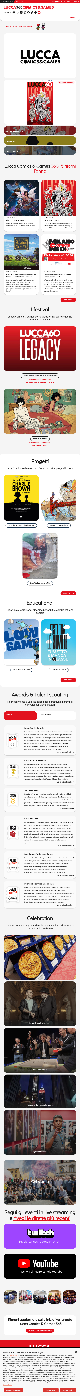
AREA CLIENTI (65, 2)
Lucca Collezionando (40, 439)
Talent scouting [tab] (45, 714)
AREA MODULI (20, 2)
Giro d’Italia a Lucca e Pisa (40, 583)
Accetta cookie (68, 1390)
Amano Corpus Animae (58, 525)
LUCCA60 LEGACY (13, 131)
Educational (10, 151)
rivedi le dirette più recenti (41, 1218)
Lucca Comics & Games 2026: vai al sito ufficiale (40, 376)
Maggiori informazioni (13, 1390)
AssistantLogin (7, 2)
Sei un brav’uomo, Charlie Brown (21, 525)
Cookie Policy (7, 1385)
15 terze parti (13, 1355)
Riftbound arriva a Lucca (16, 220)
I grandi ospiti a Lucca (39, 1023)
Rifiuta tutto (50, 1390)
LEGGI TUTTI (67, 300)
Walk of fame (39, 1070)
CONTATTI (75, 2)
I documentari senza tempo (39, 1105)
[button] (76, 1352)
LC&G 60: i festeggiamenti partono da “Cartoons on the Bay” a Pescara (21, 276)
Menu (72, 18)
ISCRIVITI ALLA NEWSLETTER (39, 1330)
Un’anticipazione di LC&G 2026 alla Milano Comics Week (57, 276)
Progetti (8, 141)
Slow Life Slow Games (21, 670)
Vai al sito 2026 (65, 82)
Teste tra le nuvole (59, 670)
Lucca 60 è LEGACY (51, 220)
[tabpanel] (40, 818)
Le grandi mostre (39, 1152)
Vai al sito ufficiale (64, 752)
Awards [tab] (9, 714)
